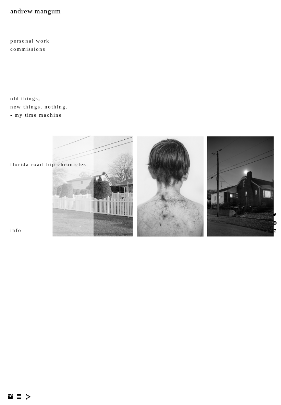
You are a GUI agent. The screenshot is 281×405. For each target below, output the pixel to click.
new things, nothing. (39, 106)
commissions (28, 49)
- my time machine (36, 115)
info (16, 230)
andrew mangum (35, 11)
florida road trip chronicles (48, 164)
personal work (30, 41)
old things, (25, 98)
